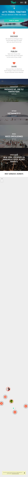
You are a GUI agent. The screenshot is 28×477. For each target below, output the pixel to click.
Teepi (14, 2)
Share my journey (14, 20)
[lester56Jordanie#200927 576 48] (11, 401)
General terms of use (15, 473)
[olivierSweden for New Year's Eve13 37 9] (8, 389)
